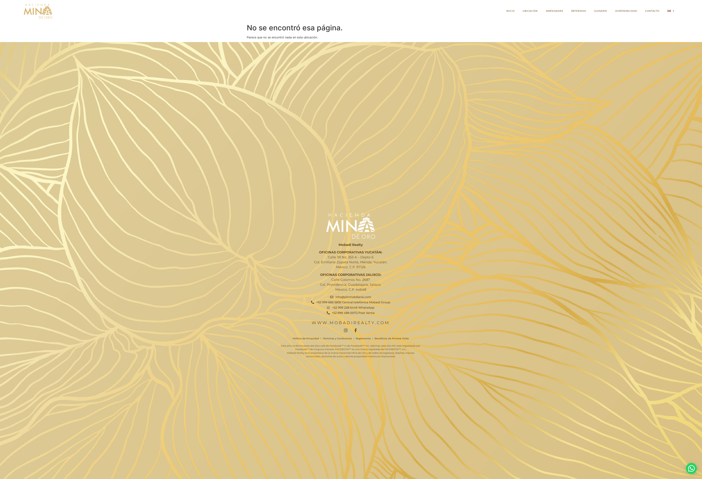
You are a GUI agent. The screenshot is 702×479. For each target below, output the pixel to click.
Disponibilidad (626, 11)
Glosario (600, 11)
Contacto (652, 11)
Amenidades (554, 11)
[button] (691, 468)
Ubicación (530, 11)
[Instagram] (346, 330)
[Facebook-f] (356, 330)
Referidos (578, 11)
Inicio (510, 11)
